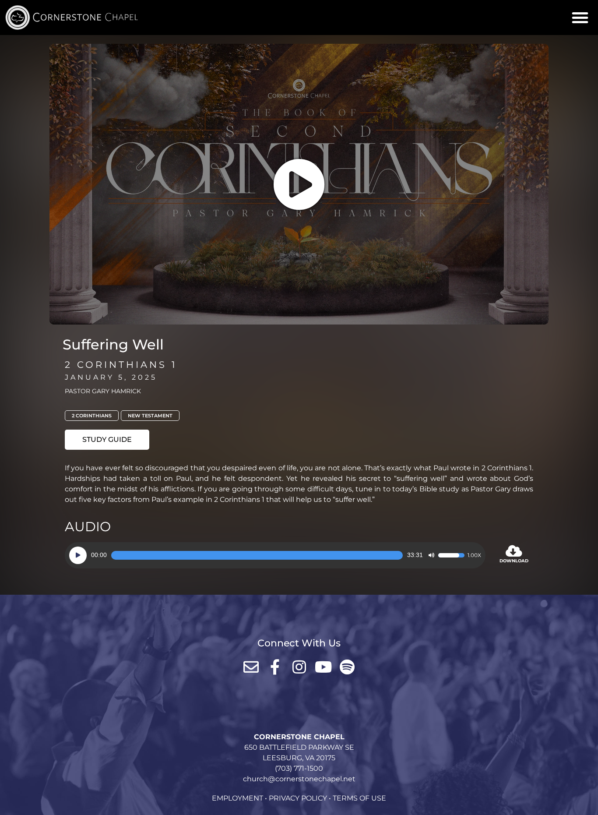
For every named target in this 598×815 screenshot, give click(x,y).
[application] (275, 555)
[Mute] (431, 555)
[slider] (257, 555)
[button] (580, 17)
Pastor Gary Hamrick (103, 391)
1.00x (474, 555)
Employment (237, 798)
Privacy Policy (298, 798)
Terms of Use (359, 798)
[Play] (78, 555)
